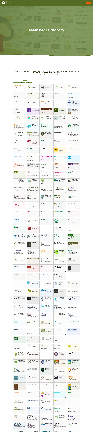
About (39, 2)
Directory (48, 2)
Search (25, 80)
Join (54, 2)
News (51, 2)
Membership (43, 2)
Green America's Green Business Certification (51, 74)
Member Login (88, 2)
